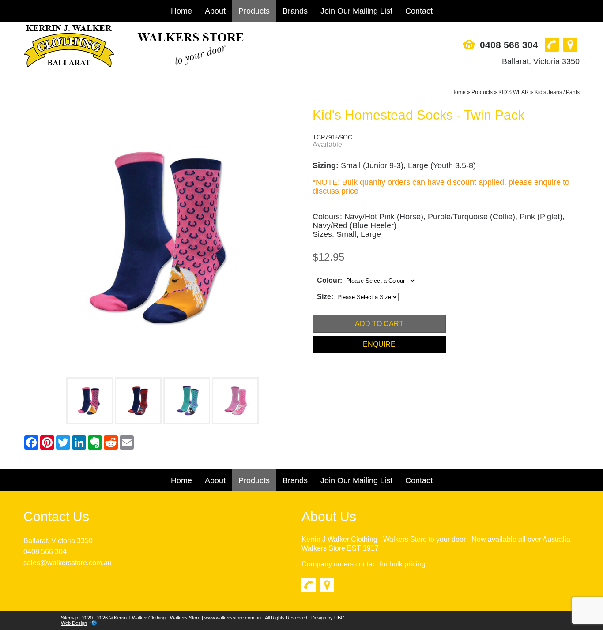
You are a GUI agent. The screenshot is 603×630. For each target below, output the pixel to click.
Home (181, 11)
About (215, 11)
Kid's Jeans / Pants (557, 92)
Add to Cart (379, 323)
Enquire (379, 344)
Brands (295, 11)
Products (254, 11)
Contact (419, 11)
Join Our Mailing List (356, 11)
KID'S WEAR (513, 92)
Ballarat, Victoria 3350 (541, 61)
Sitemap (69, 617)
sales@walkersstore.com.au (67, 562)
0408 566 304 (509, 45)
